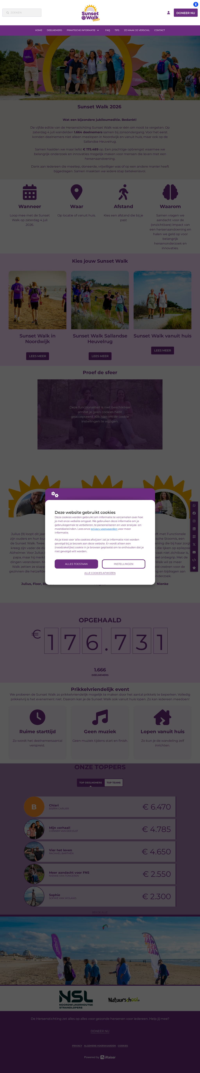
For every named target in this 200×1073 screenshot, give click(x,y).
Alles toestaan (76, 563)
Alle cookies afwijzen (100, 573)
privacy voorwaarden (104, 528)
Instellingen (123, 563)
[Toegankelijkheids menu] (195, 4)
